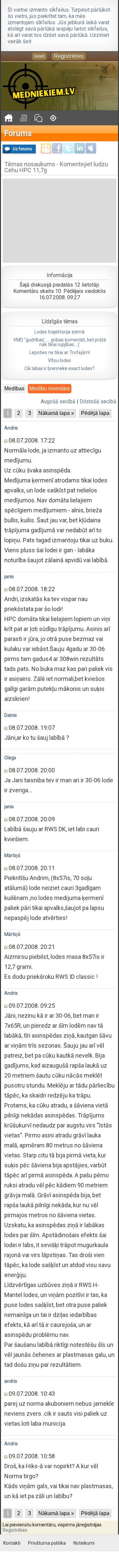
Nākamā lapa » (56, 413)
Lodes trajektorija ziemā (59, 331)
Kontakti (11, 1543)
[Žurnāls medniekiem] (23, 118)
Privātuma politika (47, 1543)
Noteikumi (84, 1543)
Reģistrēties (69, 56)
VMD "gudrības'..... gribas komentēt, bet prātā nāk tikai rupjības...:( (59, 342)
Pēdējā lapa (95, 413)
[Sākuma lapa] (8, 118)
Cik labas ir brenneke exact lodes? (59, 368)
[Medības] (53, 118)
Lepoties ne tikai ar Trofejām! (59, 352)
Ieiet (39, 56)
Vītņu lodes (59, 360)
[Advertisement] (59, 220)
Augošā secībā (58, 401)
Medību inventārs (49, 388)
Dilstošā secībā (98, 401)
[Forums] (38, 118)
